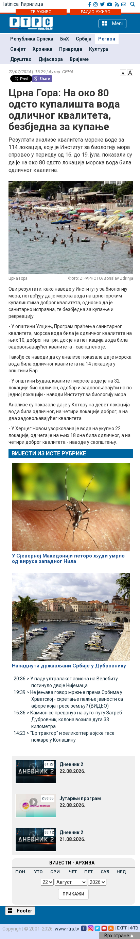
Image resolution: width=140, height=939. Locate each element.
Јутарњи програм (80, 798)
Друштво (21, 59)
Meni (117, 23)
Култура (98, 49)
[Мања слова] (123, 72)
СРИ (55, 871)
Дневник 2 (71, 764)
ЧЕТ (73, 871)
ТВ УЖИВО (41, 12)
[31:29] (35, 771)
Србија (83, 39)
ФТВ (134, 928)
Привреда (70, 49)
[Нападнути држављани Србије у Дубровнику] (71, 614)
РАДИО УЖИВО (95, 12)
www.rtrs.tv (67, 929)
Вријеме (79, 59)
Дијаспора (50, 59)
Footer (24, 910)
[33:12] (35, 839)
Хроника (42, 49)
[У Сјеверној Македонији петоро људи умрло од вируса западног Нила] (71, 504)
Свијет (18, 49)
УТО (38, 871)
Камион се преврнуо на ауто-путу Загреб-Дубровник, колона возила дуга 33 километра (69, 719)
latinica (11, 4)
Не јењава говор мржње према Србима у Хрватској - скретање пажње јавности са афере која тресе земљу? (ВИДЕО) (68, 699)
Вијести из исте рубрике (49, 453)
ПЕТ (88, 871)
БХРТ (122, 928)
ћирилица (32, 4)
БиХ (64, 39)
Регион (106, 39)
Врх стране (117, 935)
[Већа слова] (130, 72)
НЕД (121, 871)
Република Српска (31, 39)
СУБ (105, 871)
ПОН (20, 871)
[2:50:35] (35, 805)
